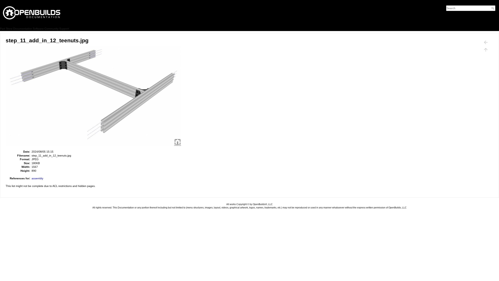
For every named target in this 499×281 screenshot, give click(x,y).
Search (493, 8)
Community (51, 28)
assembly (37, 178)
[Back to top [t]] (485, 49)
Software (38, 28)
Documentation (22, 28)
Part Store (6, 28)
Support (64, 28)
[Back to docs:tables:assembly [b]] (485, 42)
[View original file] (95, 97)
